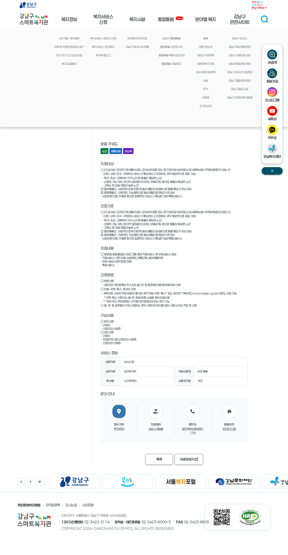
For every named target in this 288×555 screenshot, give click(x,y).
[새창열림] (28, 5)
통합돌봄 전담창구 (171, 63)
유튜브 (272, 119)
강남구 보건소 (239, 38)
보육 (205, 38)
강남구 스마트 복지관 (34, 19)
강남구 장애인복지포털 (239, 97)
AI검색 (272, 62)
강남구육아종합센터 (240, 47)
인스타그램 (272, 100)
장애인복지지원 (205, 63)
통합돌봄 (170, 19)
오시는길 (71, 505)
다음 (30, 481)
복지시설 (137, 19)
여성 (205, 80)
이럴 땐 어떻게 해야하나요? (69, 47)
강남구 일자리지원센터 (239, 72)
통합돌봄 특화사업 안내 (171, 55)
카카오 (272, 138)
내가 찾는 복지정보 (69, 38)
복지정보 (69, 19)
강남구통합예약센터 (240, 80)
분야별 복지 (205, 19)
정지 (39, 481)
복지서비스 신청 (103, 19)
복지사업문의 (69, 63)
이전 (21, 481)
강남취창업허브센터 (240, 63)
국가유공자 (205, 106)
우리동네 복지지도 (137, 38)
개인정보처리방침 (28, 505)
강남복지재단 (272, 156)
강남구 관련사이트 (239, 19)
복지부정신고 (103, 55)
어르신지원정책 (205, 55)
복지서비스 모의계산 (103, 47)
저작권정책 (53, 505)
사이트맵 (88, 505)
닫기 (272, 171)
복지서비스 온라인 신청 (103, 38)
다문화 (205, 97)
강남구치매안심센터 (240, 55)
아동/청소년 (205, 47)
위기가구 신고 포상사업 (69, 55)
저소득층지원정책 (205, 72)
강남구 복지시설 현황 (137, 47)
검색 (264, 19)
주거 (205, 89)
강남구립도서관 (239, 89)
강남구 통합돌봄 (171, 38)
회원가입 (272, 81)
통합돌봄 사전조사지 (171, 47)
